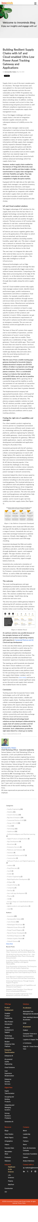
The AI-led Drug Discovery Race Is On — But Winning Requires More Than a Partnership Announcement (20, 956)
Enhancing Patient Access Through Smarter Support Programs (20, 981)
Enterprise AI (9, 1056)
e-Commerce (27, 1043)
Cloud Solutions (10, 1067)
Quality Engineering (15, 809)
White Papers (9, 1137)
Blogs (6, 1130)
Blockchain (11, 844)
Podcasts (8, 1157)
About (25, 1130)
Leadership (26, 1134)
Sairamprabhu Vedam (8, 748)
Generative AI (9, 1121)
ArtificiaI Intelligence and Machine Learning (20, 835)
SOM (24, 1023)
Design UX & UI (13, 823)
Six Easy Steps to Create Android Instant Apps (19, 902)
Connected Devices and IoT (24, 640)
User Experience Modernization (9, 1073)
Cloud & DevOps (14, 815)
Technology (12, 829)
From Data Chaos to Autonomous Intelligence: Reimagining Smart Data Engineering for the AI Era (21, 972)
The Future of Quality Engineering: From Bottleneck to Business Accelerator (19, 994)
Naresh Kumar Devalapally (16, 933)
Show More (9, 944)
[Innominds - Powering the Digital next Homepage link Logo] (17, 3)
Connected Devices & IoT (14, 733)
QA (9, 899)
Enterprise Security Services (8, 1081)
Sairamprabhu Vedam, (11, 72)
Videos (7, 1144)
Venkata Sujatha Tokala (15, 939)
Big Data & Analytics (15, 818)
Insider (10, 874)
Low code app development (17, 893)
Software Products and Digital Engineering (20, 862)
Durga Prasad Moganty (15, 930)
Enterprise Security (14, 847)
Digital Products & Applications (18, 839)
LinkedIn (2, 796)
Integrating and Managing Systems (9, 1107)
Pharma (10, 896)
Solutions (11, 853)
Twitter (5, 796)
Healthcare (12, 831)
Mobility (11, 812)
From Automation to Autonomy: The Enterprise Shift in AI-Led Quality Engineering (21, 967)
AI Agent (11, 882)
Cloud (10, 826)
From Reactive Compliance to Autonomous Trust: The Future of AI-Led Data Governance (20, 977)
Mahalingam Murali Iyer (15, 925)
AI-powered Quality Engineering (8, 1061)
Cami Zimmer (13, 922)
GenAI (10, 871)
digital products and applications (18, 906)
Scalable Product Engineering (8, 1016)
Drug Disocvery (13, 868)
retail (9, 909)
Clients (25, 1137)
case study (22, 677)
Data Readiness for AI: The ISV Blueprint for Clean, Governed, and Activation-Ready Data (20, 951)
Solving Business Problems (8, 1115)
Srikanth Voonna (13, 941)
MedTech (11, 1184)
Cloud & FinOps (13, 885)
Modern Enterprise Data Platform (10, 1044)
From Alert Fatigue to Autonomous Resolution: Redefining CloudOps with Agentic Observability (21, 962)
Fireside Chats (9, 1148)
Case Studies (9, 1134)
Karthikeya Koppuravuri (16, 936)
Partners (25, 1141)
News (25, 1144)
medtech (11, 865)
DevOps (10, 891)
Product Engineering (14, 877)
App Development (14, 841)
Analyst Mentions (28, 1161)
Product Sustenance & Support (9, 1030)
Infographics (9, 1141)
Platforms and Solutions (16, 850)
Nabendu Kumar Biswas (16, 927)
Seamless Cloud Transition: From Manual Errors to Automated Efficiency (19, 990)
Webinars (8, 1161)
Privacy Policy (22, 1203)
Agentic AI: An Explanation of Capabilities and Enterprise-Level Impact (21, 986)
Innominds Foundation (30, 1154)
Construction (12, 858)
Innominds (12, 916)
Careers (25, 1157)
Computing (11, 888)
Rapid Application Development (18, 879)
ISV (6, 1192)
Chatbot (25, 1030)
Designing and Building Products (9, 1099)
